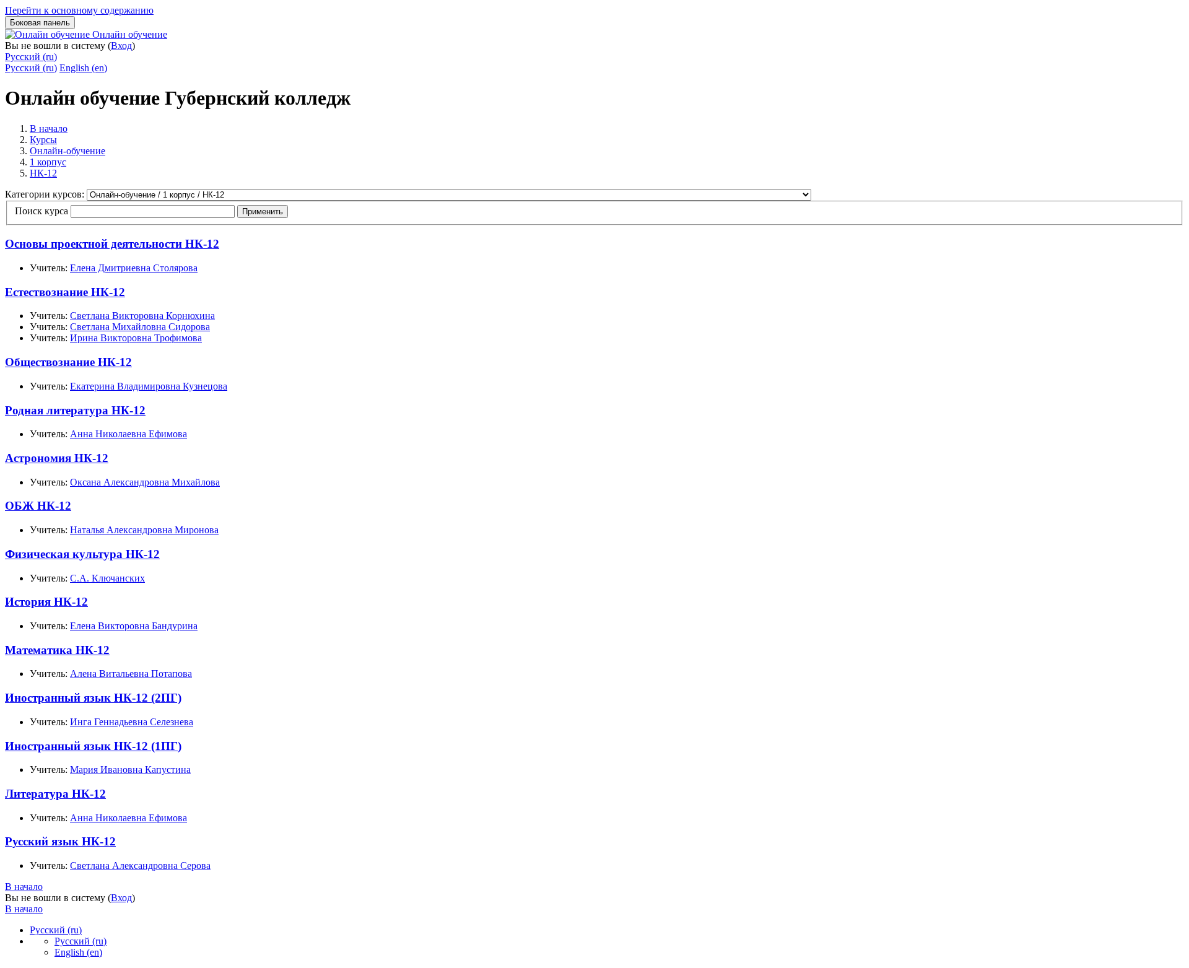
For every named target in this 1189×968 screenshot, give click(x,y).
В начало (49, 128)
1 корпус (48, 162)
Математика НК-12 (57, 649)
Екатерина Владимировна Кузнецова (148, 386)
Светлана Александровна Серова (140, 865)
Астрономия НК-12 (56, 457)
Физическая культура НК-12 (82, 553)
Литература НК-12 (55, 793)
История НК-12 (46, 601)
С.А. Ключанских (107, 578)
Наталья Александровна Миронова (144, 530)
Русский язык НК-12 (60, 841)
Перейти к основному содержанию (79, 10)
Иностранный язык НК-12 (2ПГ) (93, 697)
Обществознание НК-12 (68, 361)
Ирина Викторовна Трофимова (136, 338)
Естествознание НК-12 (65, 292)
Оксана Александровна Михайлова (145, 482)
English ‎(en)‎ (83, 68)
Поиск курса (41, 211)
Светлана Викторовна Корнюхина (142, 315)
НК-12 (43, 173)
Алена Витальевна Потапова (131, 673)
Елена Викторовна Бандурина (134, 626)
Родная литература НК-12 (75, 410)
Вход (121, 45)
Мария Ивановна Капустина (130, 769)
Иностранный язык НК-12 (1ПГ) (93, 745)
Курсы (43, 139)
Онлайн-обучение (67, 151)
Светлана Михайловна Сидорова (140, 326)
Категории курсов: (46, 194)
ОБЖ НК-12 (38, 505)
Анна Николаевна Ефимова (128, 434)
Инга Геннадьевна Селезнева (131, 722)
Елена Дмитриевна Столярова (134, 268)
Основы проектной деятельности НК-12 (112, 243)
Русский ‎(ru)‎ (31, 56)
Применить (262, 211)
